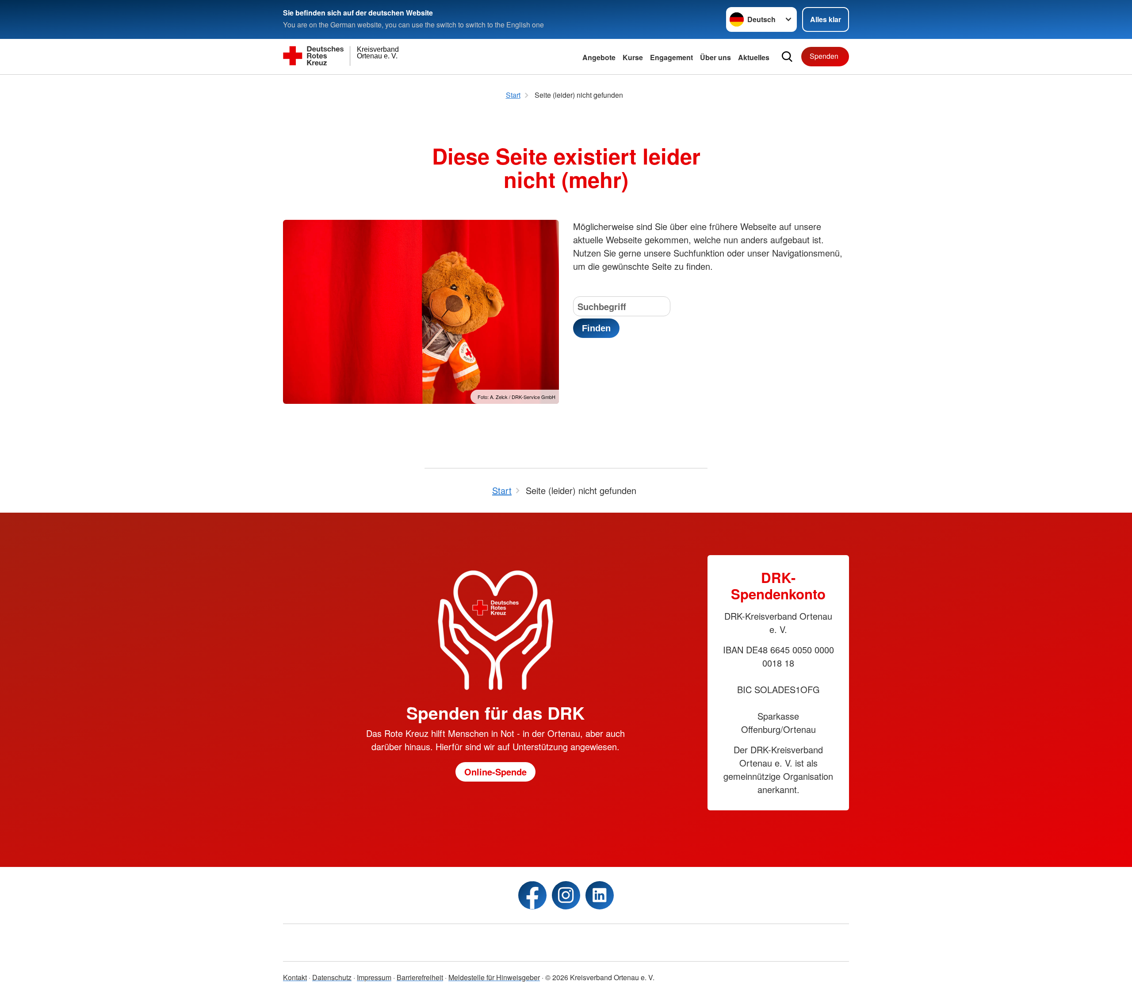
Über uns (715, 57)
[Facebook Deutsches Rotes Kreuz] (532, 895)
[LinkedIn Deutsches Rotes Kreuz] (599, 895)
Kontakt (295, 977)
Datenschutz (332, 977)
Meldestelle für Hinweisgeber (494, 977)
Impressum (374, 977)
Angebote (599, 57)
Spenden (824, 56)
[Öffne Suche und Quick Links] (787, 57)
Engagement (671, 57)
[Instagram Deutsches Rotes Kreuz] (566, 895)
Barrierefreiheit (420, 977)
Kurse (633, 57)
